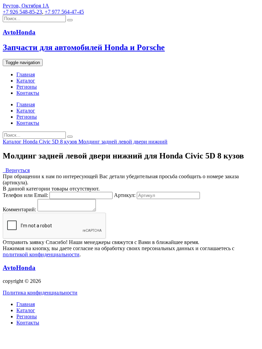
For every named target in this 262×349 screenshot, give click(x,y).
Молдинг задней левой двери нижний (123, 142)
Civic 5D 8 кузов (58, 142)
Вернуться (16, 170)
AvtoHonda (19, 267)
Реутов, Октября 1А (26, 6)
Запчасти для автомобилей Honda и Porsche (84, 47)
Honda (31, 142)
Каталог (25, 81)
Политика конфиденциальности (40, 292)
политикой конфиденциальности (41, 254)
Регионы (26, 87)
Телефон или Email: (25, 195)
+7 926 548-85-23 (22, 12)
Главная (25, 74)
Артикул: (124, 195)
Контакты (27, 93)
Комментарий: (19, 209)
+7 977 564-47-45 (64, 12)
